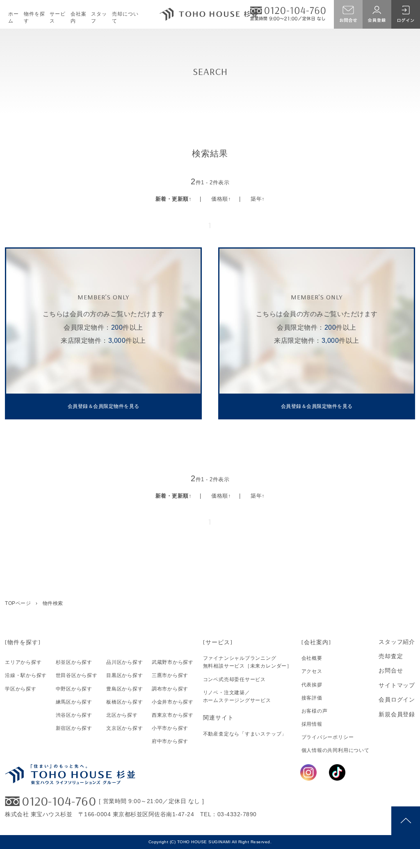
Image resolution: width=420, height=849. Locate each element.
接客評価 (311, 698)
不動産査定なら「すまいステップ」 (245, 734)
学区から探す (21, 689)
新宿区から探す (74, 728)
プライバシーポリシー (327, 737)
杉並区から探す (74, 662)
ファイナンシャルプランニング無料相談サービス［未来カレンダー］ (247, 662)
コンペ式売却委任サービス (234, 679)
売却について (125, 17)
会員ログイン (397, 699)
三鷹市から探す (170, 675)
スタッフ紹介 (397, 641)
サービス (58, 17)
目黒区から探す (124, 675)
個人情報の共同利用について (335, 750)
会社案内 (79, 17)
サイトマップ (397, 685)
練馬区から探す (74, 702)
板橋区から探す (124, 702)
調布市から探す (170, 689)
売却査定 (391, 656)
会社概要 (311, 658)
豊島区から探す (124, 689)
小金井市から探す (173, 702)
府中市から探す (170, 741)
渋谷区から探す (74, 715)
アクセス (311, 671)
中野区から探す (74, 689)
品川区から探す (124, 662)
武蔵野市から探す (173, 662)
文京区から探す (124, 728)
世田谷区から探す (77, 675)
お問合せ (391, 670)
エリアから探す (23, 662)
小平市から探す (170, 728)
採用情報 (311, 724)
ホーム (13, 17)
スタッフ (99, 17)
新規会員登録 (397, 714)
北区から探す (122, 715)
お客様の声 (314, 711)
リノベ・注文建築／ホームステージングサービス (237, 696)
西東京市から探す (173, 715)
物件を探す (34, 17)
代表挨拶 (311, 685)
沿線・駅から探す (26, 675)
